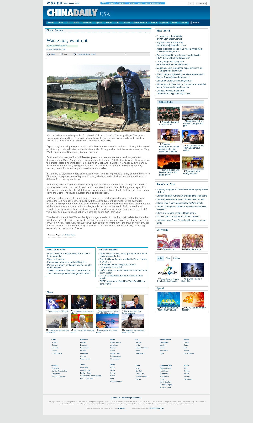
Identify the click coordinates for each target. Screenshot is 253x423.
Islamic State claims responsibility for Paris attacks (180, 203)
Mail (65, 54)
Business (87, 23)
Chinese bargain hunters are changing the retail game (182, 196)
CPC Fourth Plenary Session (194, 309)
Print (53, 54)
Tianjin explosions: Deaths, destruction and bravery (169, 172)
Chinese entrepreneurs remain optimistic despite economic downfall (169, 148)
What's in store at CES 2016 (58, 311)
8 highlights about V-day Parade (169, 123)
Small (93, 54)
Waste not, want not (56, 259)
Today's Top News (166, 184)
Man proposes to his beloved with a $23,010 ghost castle (107, 312)
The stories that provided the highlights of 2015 (69, 273)
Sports (99, 23)
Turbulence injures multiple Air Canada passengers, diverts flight (118, 266)
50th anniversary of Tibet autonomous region (193, 148)
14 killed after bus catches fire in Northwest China (70, 270)
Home (51, 23)
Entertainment (140, 23)
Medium (86, 54)
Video (174, 23)
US (68, 23)
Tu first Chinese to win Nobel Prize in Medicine (178, 216)
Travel (109, 23)
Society (59, 30)
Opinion (164, 23)
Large (80, 54)
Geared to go (169, 249)
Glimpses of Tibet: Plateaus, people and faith (193, 123)
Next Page (71, 235)
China (60, 23)
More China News (55, 249)
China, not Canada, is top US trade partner (176, 213)
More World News (108, 249)
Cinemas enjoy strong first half (191, 172)
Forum (184, 23)
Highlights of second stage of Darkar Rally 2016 (133, 331)
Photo (154, 23)
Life (117, 23)
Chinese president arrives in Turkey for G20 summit (180, 199)
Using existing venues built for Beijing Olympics (168, 280)
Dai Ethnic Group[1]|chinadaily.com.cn (174, 81)
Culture (126, 23)
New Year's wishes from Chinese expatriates (131, 312)
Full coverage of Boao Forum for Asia (167, 309)
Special (160, 288)
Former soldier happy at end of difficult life (66, 262)
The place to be (194, 249)
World (76, 23)
